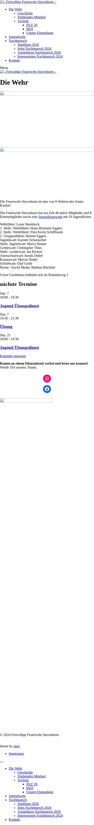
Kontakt (14, 60)
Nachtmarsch (18, 41)
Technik (23, 21)
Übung (6, 326)
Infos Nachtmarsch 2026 (34, 48)
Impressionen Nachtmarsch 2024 (40, 56)
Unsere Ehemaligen (39, 33)
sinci (17, 746)
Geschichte (25, 13)
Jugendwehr (17, 37)
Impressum (16, 753)
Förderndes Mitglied (31, 17)
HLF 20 (31, 25)
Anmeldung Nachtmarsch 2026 (39, 52)
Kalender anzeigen (13, 356)
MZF (29, 29)
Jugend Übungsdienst (19, 306)
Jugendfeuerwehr (50, 217)
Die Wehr (15, 9)
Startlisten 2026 (28, 44)
